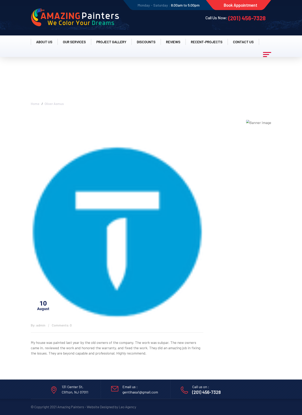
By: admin (38, 325)
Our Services (74, 42)
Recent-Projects (206, 42)
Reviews (173, 42)
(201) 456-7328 (247, 18)
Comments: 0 (62, 325)
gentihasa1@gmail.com (140, 392)
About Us (44, 42)
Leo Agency (127, 407)
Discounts (146, 42)
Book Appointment (240, 5)
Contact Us (243, 42)
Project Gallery (111, 42)
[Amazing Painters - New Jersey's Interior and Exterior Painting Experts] (75, 18)
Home (35, 104)
